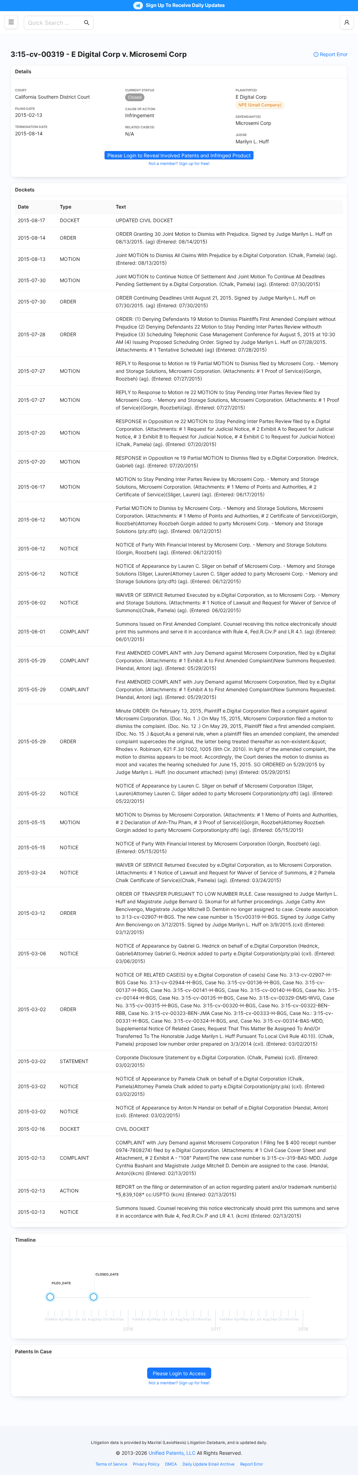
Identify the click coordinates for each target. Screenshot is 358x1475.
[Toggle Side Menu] (11, 22)
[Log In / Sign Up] (347, 22)
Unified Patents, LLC (172, 1453)
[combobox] (55, 22)
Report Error (334, 54)
